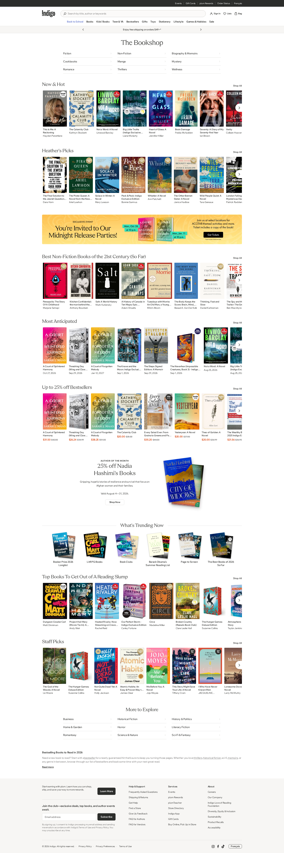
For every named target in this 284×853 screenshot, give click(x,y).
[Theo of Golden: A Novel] (213, 411)
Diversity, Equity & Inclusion (221, 811)
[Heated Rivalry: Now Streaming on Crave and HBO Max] (107, 601)
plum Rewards (206, 3)
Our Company (215, 797)
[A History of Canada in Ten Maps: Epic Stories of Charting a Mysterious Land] (133, 281)
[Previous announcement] (83, 29)
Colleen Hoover (234, 132)
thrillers (198, 757)
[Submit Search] (64, 13)
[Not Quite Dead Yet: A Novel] (106, 666)
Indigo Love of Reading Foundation (219, 804)
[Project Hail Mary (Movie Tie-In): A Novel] (81, 601)
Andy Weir (74, 628)
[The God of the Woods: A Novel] (54, 666)
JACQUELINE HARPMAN (205, 693)
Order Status (223, 3)
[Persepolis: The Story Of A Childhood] (55, 281)
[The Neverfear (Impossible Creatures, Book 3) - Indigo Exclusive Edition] (185, 345)
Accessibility (214, 827)
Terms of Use (125, 846)
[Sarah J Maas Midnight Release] (142, 229)
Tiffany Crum (179, 693)
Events (178, 3)
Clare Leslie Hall (184, 628)
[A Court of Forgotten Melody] (103, 345)
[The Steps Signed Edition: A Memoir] (156, 345)
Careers (212, 791)
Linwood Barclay (104, 132)
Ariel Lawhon (75, 202)
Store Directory (176, 808)
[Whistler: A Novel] (160, 175)
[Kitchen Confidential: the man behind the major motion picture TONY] (81, 281)
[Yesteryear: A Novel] (187, 411)
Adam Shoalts (128, 308)
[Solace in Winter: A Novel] (107, 175)
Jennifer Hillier (156, 135)
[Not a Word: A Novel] (108, 108)
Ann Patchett (154, 199)
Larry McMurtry (232, 693)
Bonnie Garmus (129, 202)
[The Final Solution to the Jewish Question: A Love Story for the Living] (55, 175)
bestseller (89, 757)
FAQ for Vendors (137, 824)
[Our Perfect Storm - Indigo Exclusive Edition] (134, 601)
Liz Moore (48, 693)
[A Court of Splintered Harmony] (55, 345)
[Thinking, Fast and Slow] (212, 281)
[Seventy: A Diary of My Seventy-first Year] (212, 108)
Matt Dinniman (50, 625)
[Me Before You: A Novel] (158, 666)
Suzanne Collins (210, 628)
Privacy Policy (85, 846)
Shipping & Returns (138, 797)
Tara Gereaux (206, 202)
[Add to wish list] (63, 123)
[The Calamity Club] (81, 108)
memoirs (233, 757)
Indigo (53, 846)
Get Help (133, 802)
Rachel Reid (101, 628)
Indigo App (173, 813)
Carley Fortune (128, 628)
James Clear (126, 693)
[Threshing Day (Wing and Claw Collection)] (79, 345)
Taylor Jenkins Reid (238, 628)
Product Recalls (216, 822)
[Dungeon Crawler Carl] (55, 601)
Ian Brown (205, 135)
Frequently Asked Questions (143, 791)
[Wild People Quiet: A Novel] (212, 175)
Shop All (237, 85)
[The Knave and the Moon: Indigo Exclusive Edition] (129, 345)
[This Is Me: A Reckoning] (55, 108)
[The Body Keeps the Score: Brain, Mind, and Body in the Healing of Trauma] (186, 281)
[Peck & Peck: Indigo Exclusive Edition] (133, 175)
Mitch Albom (153, 308)
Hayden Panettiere (52, 135)
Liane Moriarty (130, 135)
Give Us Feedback (138, 813)
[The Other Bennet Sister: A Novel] (185, 175)
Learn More (106, 791)
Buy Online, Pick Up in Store (182, 824)
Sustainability (214, 816)
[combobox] (135, 13)
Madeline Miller (157, 625)
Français (238, 3)
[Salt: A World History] (107, 281)
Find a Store (135, 808)
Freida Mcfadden (184, 132)
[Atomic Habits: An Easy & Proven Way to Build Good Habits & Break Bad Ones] (132, 666)
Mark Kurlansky (103, 304)
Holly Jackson (101, 693)
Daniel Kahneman (209, 308)
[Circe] (161, 601)
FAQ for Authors (137, 819)
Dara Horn (48, 202)
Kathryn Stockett (78, 132)
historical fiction (212, 757)
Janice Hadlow (181, 202)
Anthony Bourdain (79, 308)
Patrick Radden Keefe (237, 202)
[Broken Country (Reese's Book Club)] (188, 601)
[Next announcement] (200, 29)
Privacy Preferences (105, 846)
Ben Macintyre (234, 308)
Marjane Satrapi (51, 308)
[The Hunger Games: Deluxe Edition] (213, 601)
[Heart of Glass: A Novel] (161, 108)
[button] (75, 23)
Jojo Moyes (152, 693)
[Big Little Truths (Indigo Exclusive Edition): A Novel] (135, 108)
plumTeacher (175, 802)
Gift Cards (190, 3)
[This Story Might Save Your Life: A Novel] (184, 666)
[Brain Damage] (186, 108)
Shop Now (114, 502)
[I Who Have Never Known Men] (210, 666)
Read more (48, 766)
